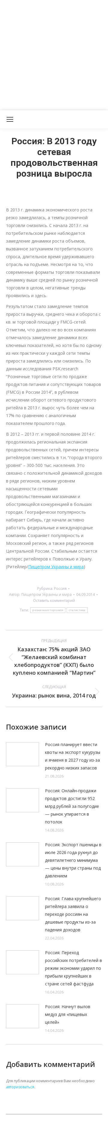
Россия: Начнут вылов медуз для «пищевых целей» (67, 1014)
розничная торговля (47, 610)
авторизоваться (20, 1086)
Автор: (40, 594)
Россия (60, 588)
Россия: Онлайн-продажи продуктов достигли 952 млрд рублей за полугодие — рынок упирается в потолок (72, 806)
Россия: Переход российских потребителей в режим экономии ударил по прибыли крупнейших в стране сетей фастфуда (73, 968)
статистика (77, 610)
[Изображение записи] (22, 754)
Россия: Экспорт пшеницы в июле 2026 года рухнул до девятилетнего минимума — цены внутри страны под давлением (73, 860)
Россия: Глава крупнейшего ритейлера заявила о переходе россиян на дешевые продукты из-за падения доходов (73, 914)
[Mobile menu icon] (10, 119)
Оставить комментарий (54, 600)
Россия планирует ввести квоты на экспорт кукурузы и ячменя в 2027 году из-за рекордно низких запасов (72, 756)
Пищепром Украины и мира (56, 566)
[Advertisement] (54, 54)
